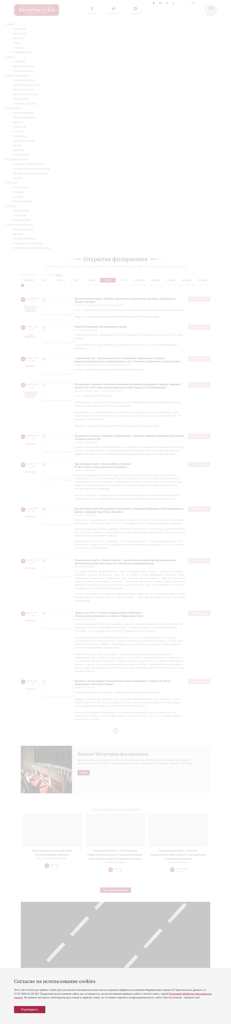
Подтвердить (29, 1009)
